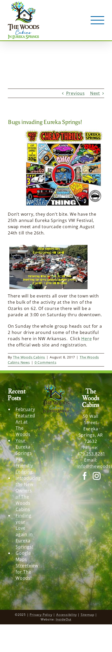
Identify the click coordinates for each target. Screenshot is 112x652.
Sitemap (87, 614)
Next (95, 93)
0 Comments (46, 362)
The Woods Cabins (29, 357)
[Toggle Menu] (97, 20)
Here (86, 338)
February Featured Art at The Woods (25, 421)
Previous (75, 93)
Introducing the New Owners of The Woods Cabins (25, 493)
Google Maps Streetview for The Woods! (25, 565)
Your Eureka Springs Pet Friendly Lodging (24, 456)
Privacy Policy (41, 614)
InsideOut (63, 619)
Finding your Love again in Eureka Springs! (24, 531)
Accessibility (66, 614)
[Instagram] (97, 476)
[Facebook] (85, 476)
